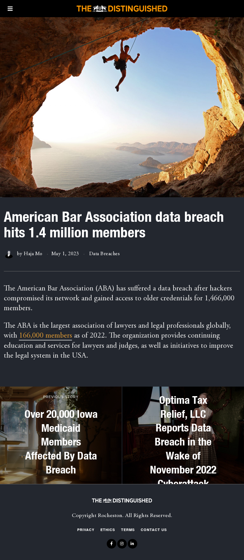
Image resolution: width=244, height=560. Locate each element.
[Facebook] (111, 544)
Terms (128, 529)
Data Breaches (104, 253)
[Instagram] (122, 544)
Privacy (85, 529)
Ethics (107, 529)
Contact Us (154, 529)
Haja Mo (33, 253)
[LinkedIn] (132, 544)
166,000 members (45, 336)
